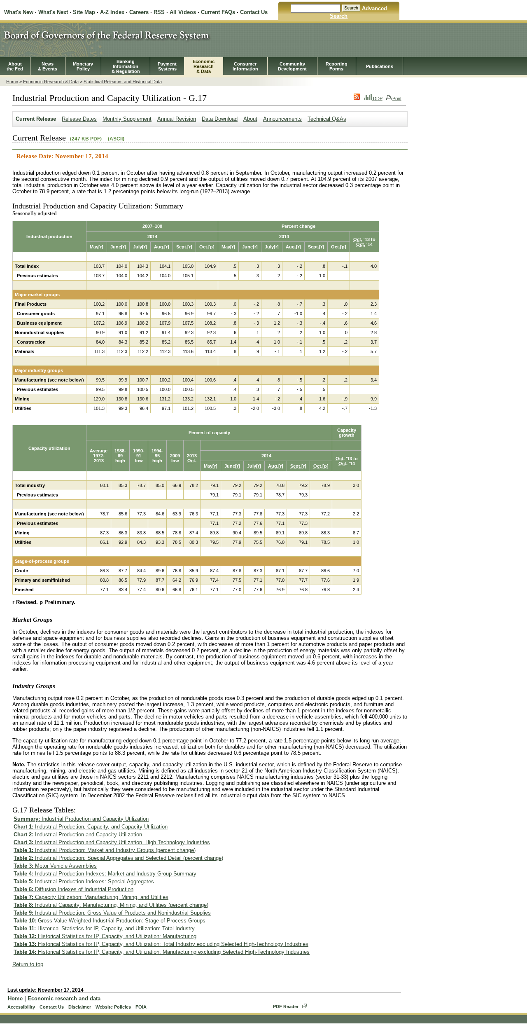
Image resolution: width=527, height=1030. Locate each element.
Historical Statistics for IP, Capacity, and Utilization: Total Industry (104, 928)
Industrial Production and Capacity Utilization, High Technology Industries (112, 842)
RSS (159, 12)
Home (12, 81)
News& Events (47, 66)
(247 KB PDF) (86, 139)
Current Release (36, 119)
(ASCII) (116, 139)
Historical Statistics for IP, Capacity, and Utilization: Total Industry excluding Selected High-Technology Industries (161, 944)
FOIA (141, 1006)
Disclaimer (79, 1006)
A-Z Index (112, 12)
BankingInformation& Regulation (126, 66)
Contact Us (254, 12)
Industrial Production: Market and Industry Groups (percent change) (105, 850)
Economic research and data (64, 998)
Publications (379, 66)
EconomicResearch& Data (204, 66)
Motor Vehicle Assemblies (55, 866)
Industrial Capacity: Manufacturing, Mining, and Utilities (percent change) (111, 905)
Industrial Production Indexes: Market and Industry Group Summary (105, 874)
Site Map (84, 12)
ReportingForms (336, 66)
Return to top (27, 964)
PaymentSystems (167, 66)
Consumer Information (245, 66)
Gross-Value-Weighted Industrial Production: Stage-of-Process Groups (109, 921)
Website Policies (113, 1006)
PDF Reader (285, 1006)
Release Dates (79, 119)
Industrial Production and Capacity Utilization (81, 819)
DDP (377, 98)
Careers (139, 12)
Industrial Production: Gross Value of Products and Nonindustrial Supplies (112, 913)
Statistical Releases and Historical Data (123, 81)
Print (396, 98)
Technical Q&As (327, 119)
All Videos (183, 12)
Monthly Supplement (127, 119)
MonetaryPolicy (83, 66)
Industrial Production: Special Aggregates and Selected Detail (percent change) (118, 858)
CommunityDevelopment (292, 66)
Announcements (282, 119)
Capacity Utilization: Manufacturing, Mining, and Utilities (91, 897)
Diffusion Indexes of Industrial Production (73, 889)
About (250, 119)
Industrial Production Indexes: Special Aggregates (84, 881)
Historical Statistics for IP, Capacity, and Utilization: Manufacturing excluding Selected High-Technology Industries (162, 952)
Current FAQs (218, 12)
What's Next (53, 12)
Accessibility (21, 1006)
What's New (18, 12)
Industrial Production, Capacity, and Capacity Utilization (91, 827)
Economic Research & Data (51, 81)
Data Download (220, 119)
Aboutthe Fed (15, 66)
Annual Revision (176, 119)
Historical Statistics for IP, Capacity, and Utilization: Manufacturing (105, 936)
